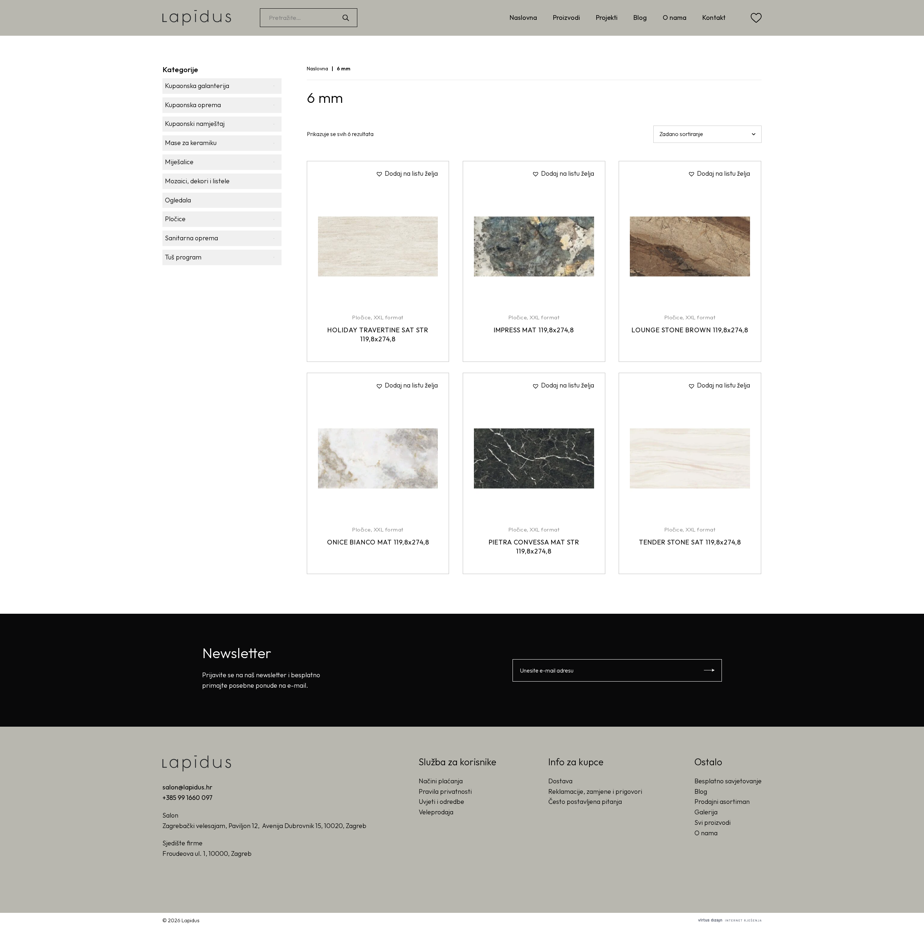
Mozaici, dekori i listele (197, 181)
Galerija (706, 812)
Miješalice (179, 162)
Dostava (560, 781)
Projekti (607, 17)
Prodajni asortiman (722, 801)
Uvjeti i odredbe (441, 801)
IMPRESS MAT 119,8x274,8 (534, 330)
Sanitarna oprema (191, 238)
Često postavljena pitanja (585, 801)
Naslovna (523, 17)
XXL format (389, 317)
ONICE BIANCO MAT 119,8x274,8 (378, 542)
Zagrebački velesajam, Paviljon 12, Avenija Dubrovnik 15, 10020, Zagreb (264, 826)
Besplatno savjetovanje (728, 781)
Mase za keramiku (191, 143)
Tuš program (183, 257)
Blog (640, 17)
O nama (675, 17)
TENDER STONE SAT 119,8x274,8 (690, 542)
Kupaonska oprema (193, 105)
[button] (407, 173)
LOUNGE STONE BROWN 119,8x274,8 (690, 330)
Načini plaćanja (441, 781)
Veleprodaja (436, 812)
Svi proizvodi (712, 822)
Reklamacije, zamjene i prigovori (595, 791)
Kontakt (713, 17)
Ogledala (178, 200)
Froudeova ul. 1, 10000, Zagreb (207, 853)
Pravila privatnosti (445, 791)
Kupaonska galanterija (197, 86)
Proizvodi (566, 17)
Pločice (175, 219)
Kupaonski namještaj (195, 123)
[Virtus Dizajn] (730, 920)
